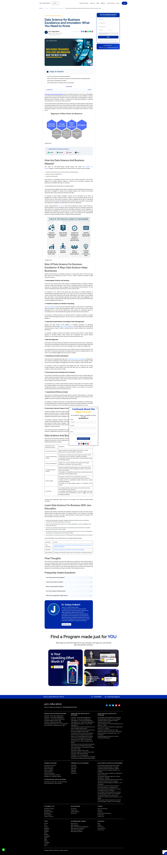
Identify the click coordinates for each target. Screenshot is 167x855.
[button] (118, 3)
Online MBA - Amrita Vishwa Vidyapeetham (81, 717)
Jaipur (45, 839)
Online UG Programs (48, 770)
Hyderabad (46, 828)
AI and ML (61, 206)
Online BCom (74, 773)
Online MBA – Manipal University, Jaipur (79, 750)
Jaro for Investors (111, 3)
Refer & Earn (74, 813)
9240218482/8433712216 (69, 707)
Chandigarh (47, 842)
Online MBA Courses (48, 767)
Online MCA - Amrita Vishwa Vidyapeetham (81, 719)
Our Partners (74, 808)
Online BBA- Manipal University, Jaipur (52, 720)
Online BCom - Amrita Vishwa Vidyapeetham (54, 719)
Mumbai (46, 823)
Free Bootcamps (101, 828)
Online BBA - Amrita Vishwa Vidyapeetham (54, 716)
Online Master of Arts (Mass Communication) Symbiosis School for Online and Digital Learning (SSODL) (82, 741)
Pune (45, 825)
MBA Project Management (77, 830)
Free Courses (101, 826)
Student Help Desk (75, 811)
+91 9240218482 (97, 696)
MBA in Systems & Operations (77, 828)
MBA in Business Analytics (76, 831)
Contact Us (92, 3)
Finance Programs (48, 771)
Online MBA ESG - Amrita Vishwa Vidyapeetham (82, 720)
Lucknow (46, 844)
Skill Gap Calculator (48, 811)
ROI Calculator (47, 810)
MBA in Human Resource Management (79, 826)
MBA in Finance (74, 823)
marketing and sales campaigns (75, 359)
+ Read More (69, 86)
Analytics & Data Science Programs (52, 774)
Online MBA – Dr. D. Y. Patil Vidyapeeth (79, 755)
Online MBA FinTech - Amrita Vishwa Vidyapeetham (82, 722)
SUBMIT (108, 37)
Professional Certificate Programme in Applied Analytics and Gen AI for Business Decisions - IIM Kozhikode (108, 770)
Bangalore (46, 830)
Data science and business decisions (54, 94)
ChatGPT (51, 152)
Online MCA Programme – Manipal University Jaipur (82, 752)
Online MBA (73, 765)
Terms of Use (101, 816)
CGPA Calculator (48, 815)
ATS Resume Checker (49, 808)
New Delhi (46, 834)
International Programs (49, 773)
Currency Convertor (48, 816)
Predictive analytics (50, 306)
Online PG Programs (48, 768)
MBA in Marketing (75, 825)
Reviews (99, 825)
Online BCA (73, 770)
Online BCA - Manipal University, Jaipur (53, 722)
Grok (78, 152)
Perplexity (61, 152)
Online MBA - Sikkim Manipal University (79, 753)
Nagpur (45, 837)
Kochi (45, 845)
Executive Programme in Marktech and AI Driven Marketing (69, 549)
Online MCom (74, 767)
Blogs (98, 3)
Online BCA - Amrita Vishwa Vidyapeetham (54, 717)
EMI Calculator (47, 813)
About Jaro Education (102, 808)
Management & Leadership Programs (52, 776)
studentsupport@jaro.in (113, 696)
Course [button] (54, 3)
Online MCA (73, 768)
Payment (100, 810)
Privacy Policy (101, 815)
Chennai (46, 826)
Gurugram (46, 831)
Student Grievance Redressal (104, 813)
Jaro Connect (101, 830)
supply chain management (66, 326)
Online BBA (73, 771)
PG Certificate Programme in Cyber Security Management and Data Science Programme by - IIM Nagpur (110, 797)
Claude (70, 152)
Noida (45, 833)
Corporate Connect (83, 3)
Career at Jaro (74, 810)
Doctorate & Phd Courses (50, 765)
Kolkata (45, 841)
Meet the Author (66, 624)
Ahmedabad (47, 836)
